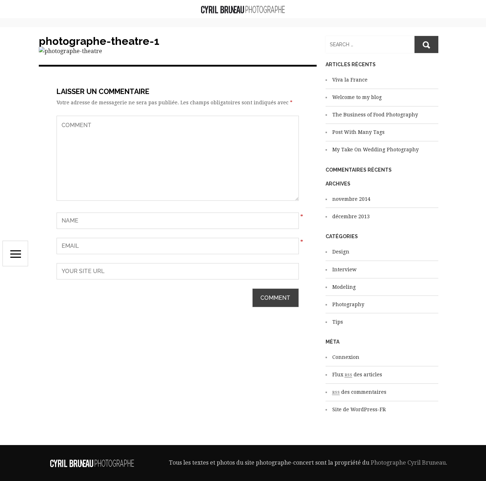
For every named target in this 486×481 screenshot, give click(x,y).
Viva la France (350, 80)
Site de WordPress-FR (359, 409)
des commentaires (359, 392)
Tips (337, 322)
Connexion (345, 357)
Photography (348, 304)
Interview (344, 269)
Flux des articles (357, 374)
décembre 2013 (351, 216)
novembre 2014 (351, 199)
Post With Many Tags (358, 132)
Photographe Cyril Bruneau (408, 462)
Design (340, 252)
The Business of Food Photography (375, 114)
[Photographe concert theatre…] (243, 9)
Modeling (344, 287)
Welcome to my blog (357, 97)
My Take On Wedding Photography (375, 149)
